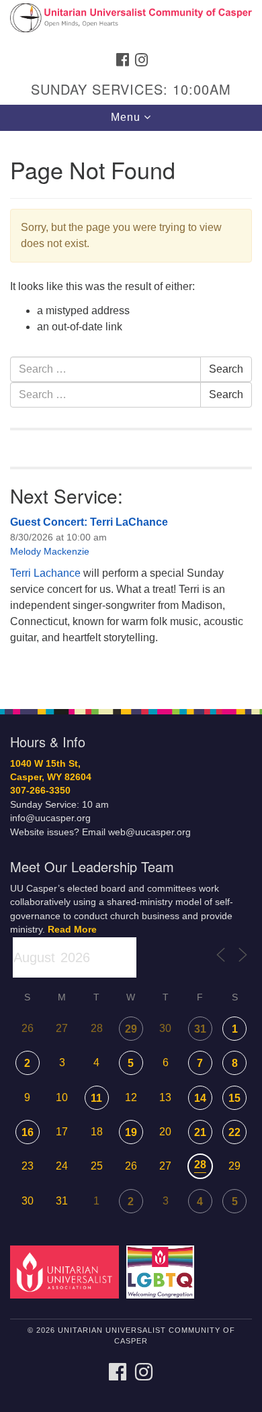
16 (27, 1132)
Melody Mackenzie (49, 551)
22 (234, 1132)
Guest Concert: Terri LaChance (89, 522)
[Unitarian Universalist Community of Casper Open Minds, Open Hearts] (131, 22)
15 (234, 1098)
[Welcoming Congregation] (162, 1271)
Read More (72, 930)
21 (200, 1132)
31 (200, 1029)
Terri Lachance (45, 573)
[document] (131, 412)
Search (226, 369)
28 (200, 1164)
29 (131, 1029)
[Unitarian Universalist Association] (67, 1271)
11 (96, 1098)
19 (131, 1132)
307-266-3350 (40, 791)
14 (200, 1098)
